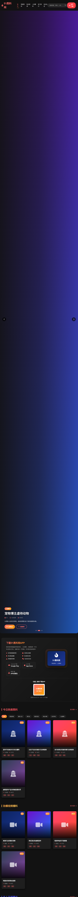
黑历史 (28, 716)
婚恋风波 (36, 716)
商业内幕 (45, 716)
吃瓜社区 (45, 5)
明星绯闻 (12, 716)
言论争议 (54, 716)
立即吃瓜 (10, 626)
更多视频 (72, 806)
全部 (4, 716)
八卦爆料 (34, 5)
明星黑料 (23, 5)
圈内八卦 (20, 716)
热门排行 (40, 5)
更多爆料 (72, 709)
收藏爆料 (22, 626)
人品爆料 (62, 716)
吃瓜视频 (28, 5)
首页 (17, 5)
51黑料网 (8, 5)
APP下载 (72, 5)
